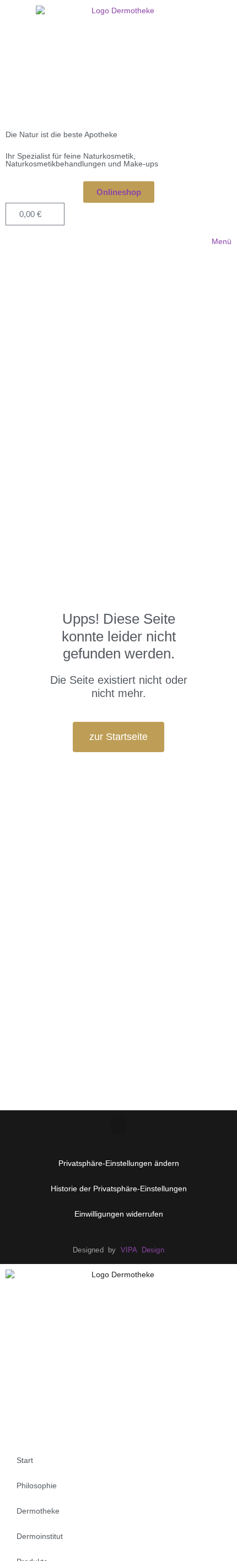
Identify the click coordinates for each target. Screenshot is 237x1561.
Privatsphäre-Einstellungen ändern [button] (118, 1163)
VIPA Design (142, 1250)
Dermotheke (38, 1510)
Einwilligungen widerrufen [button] (118, 1213)
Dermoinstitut (40, 1536)
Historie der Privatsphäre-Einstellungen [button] (119, 1188)
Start (25, 1460)
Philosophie (37, 1485)
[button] (118, 1125)
